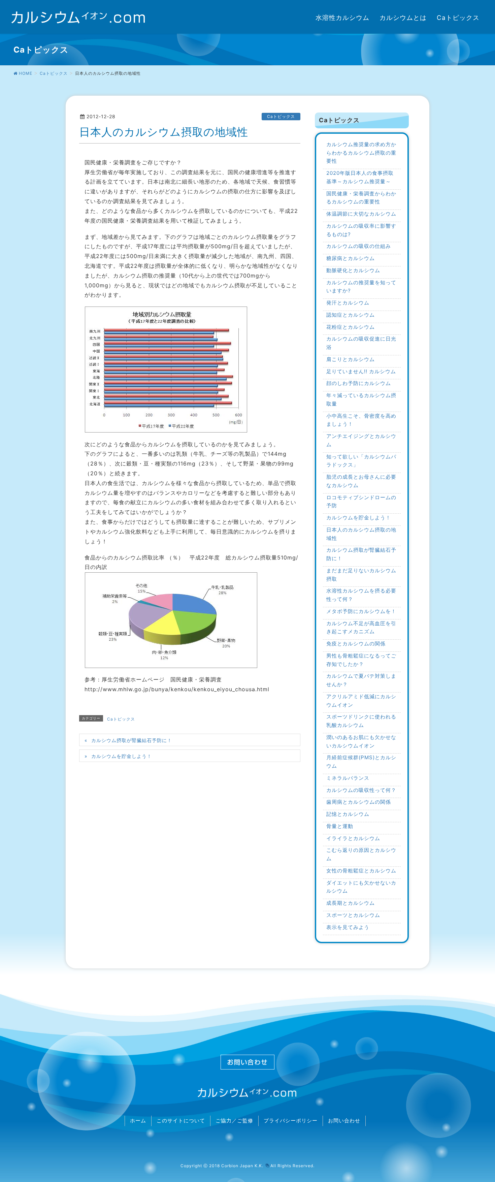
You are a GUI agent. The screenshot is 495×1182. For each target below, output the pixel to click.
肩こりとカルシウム (350, 359)
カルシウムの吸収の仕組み (358, 246)
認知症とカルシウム (350, 315)
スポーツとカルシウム (353, 915)
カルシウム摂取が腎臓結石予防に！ (131, 740)
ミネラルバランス (347, 778)
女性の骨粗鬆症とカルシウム (361, 870)
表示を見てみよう (347, 927)
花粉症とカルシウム (350, 327)
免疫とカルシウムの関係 (356, 643)
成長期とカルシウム (350, 903)
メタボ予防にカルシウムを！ (361, 611)
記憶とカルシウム (347, 814)
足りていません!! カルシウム (361, 371)
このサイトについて (181, 1121)
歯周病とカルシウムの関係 (358, 802)
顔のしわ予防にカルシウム (358, 383)
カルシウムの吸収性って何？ (361, 790)
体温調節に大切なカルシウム (361, 214)
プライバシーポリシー (291, 1121)
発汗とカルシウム (347, 302)
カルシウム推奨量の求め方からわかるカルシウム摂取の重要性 (361, 152)
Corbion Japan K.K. (243, 1165)
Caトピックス (281, 116)
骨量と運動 (339, 826)
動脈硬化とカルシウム (353, 270)
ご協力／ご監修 (234, 1121)
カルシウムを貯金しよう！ (121, 756)
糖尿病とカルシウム (350, 258)
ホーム (138, 1121)
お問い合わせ (344, 1121)
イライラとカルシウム (353, 838)
